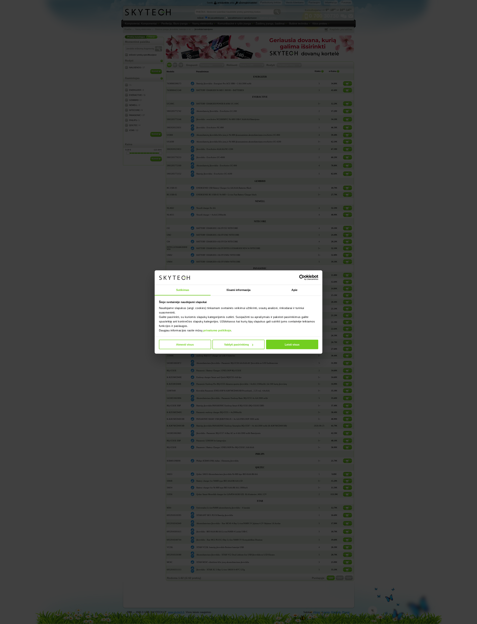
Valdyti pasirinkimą (236, 344)
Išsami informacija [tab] (239, 289)
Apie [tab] (294, 289)
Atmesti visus (185, 344)
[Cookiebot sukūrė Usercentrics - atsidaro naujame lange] (302, 277)
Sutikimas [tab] (182, 289)
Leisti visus (292, 344)
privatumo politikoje (217, 330)
